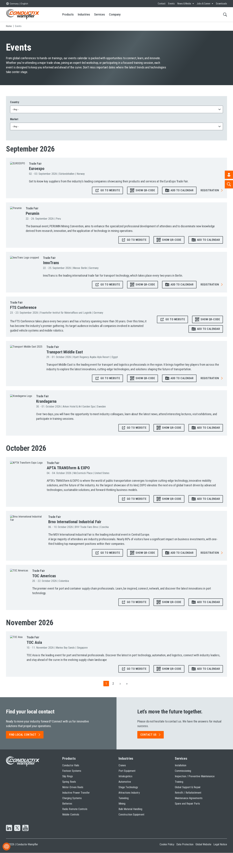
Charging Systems (72, 798)
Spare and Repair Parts (187, 803)
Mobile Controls (70, 814)
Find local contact (22, 734)
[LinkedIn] (9, 828)
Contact (161, 3)
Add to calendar (182, 190)
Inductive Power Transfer (76, 792)
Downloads (221, 3)
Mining (122, 803)
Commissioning (183, 770)
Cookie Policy (167, 844)
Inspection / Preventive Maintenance (195, 776)
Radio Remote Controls (74, 809)
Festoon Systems (71, 770)
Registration (210, 190)
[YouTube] (25, 828)
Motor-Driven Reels (72, 787)
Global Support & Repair (188, 787)
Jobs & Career (203, 3)
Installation (180, 765)
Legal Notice (220, 844)
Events (171, 3)
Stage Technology (128, 787)
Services (99, 14)
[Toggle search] (225, 14)
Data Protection (184, 844)
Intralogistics (125, 776)
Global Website (203, 844)
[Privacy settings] (6, 846)
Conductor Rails (70, 765)
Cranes (122, 765)
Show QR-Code (145, 190)
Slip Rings (67, 776)
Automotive (125, 781)
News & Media (184, 3)
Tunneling (124, 798)
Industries (84, 14)
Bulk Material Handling (130, 809)
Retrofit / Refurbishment (188, 792)
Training (179, 781)
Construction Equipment (131, 814)
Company (115, 14)
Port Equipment (127, 770)
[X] (17, 828)
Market (14, 119)
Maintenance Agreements (188, 798)
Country (14, 102)
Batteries (67, 803)
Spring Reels (69, 781)
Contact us (148, 734)
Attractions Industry (129, 792)
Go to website (110, 190)
